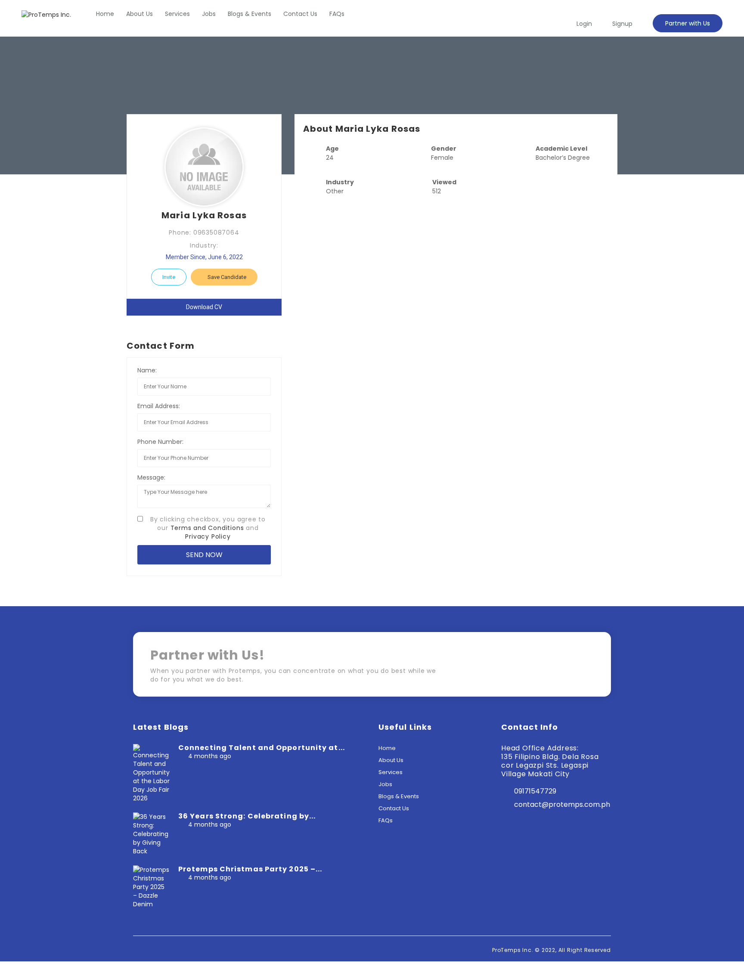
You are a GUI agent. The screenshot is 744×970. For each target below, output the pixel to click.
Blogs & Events (249, 13)
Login (584, 23)
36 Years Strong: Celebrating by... (247, 816)
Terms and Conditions (207, 528)
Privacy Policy (207, 536)
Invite (168, 277)
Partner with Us (687, 23)
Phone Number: (160, 441)
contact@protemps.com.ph (562, 804)
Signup (622, 23)
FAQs (336, 13)
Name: (147, 370)
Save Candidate (226, 277)
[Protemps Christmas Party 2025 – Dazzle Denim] (151, 886)
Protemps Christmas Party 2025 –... (250, 869)
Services (177, 13)
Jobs (209, 13)
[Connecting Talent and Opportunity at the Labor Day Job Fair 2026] (151, 773)
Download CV (204, 307)
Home (105, 13)
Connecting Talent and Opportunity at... (261, 748)
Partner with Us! (557, 667)
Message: (151, 477)
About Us (139, 13)
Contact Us (300, 13)
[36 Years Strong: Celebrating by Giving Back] (151, 833)
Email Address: (158, 406)
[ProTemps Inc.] (46, 14)
